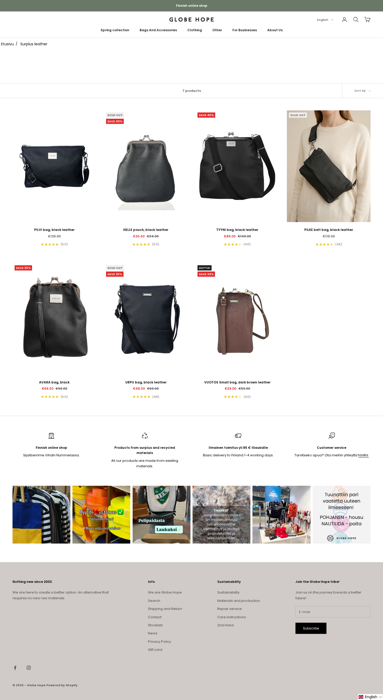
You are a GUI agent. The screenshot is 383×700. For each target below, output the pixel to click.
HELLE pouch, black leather (145, 230)
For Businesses (244, 30)
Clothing (194, 30)
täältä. (363, 455)
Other (217, 30)
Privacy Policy (159, 641)
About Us (275, 30)
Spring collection (115, 30)
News (152, 633)
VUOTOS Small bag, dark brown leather (237, 382)
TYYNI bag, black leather (237, 230)
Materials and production (238, 600)
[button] (370, 697)
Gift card (155, 649)
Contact (155, 617)
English (322, 20)
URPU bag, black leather (145, 382)
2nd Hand (225, 625)
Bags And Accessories (158, 30)
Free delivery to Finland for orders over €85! (191, 5)
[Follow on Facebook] (15, 667)
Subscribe (311, 628)
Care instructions (231, 617)
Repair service (229, 608)
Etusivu (7, 44)
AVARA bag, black (54, 382)
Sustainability (228, 592)
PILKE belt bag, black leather (328, 230)
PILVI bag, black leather (54, 230)
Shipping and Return (165, 608)
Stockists (155, 625)
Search (154, 600)
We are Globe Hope (165, 592)
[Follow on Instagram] (28, 667)
